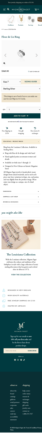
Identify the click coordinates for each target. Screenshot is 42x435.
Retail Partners (14, 402)
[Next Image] (36, 55)
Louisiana (12, 29)
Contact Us (26, 411)
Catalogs (12, 397)
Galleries (12, 399)
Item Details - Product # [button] (13, 141)
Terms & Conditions (31, 428)
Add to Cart (20, 116)
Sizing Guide (29, 81)
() (38, 9)
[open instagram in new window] (18, 360)
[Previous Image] (5, 55)
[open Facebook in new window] (15, 360)
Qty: (4, 110)
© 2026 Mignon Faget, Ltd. (18, 428)
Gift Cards (26, 405)
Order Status (26, 394)
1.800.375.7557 (28, 414)
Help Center (26, 391)
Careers (12, 411)
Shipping (25, 402)
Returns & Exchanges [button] (10, 202)
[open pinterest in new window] (21, 360)
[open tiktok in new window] (24, 360)
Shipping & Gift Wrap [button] (10, 197)
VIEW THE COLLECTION (21, 275)
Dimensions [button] (7, 191)
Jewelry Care (26, 408)
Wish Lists (13, 414)
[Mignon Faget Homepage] (21, 327)
